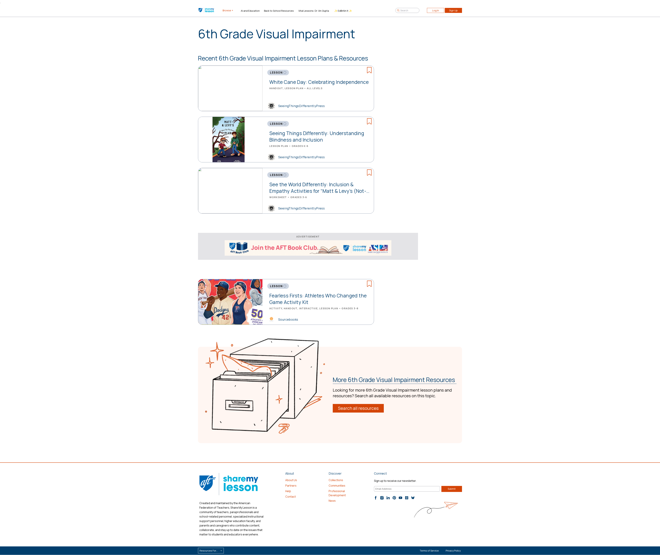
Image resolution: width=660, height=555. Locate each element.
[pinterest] (394, 498)
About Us (291, 480)
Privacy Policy (453, 550)
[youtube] (400, 498)
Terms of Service (429, 550)
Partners (290, 485)
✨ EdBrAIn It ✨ (343, 10)
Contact (290, 496)
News (332, 501)
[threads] (406, 498)
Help (288, 491)
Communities (337, 485)
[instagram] (382, 498)
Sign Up (453, 10)
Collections (336, 480)
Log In (435, 10)
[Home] (206, 10)
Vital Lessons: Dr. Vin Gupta (313, 10)
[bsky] (413, 498)
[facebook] (375, 498)
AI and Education (250, 10)
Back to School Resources (279, 10)
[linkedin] (388, 498)
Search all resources (358, 408)
